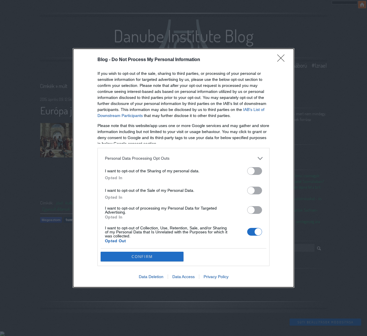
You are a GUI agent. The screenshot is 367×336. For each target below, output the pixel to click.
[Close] (282, 59)
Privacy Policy (216, 276)
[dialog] (183, 168)
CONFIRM (142, 257)
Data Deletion (151, 276)
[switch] (254, 171)
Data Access (183, 276)
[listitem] (183, 158)
